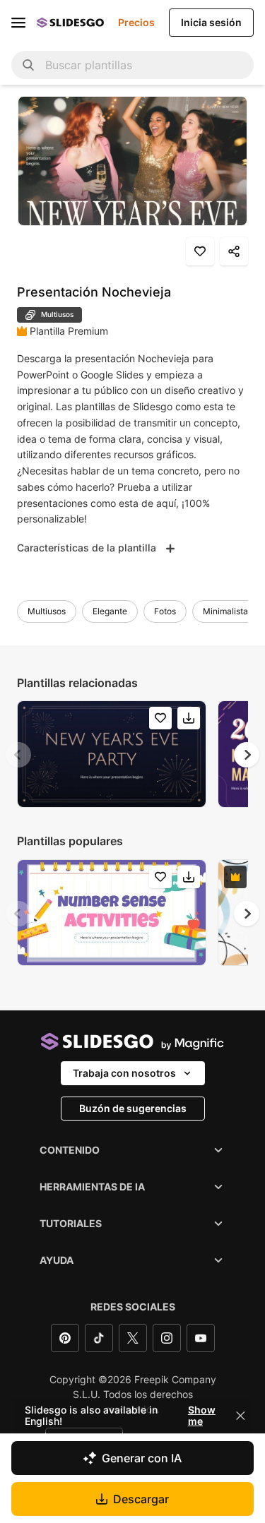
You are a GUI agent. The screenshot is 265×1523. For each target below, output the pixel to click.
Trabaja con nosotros (124, 1073)
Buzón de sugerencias (133, 1108)
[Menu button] (18, 23)
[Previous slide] (18, 755)
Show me (202, 1415)
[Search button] (28, 65)
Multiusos (47, 611)
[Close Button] (240, 1415)
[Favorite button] (200, 251)
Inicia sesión (211, 22)
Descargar (141, 1499)
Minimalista (225, 611)
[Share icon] (234, 251)
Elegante (110, 611)
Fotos (165, 611)
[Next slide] (246, 755)
